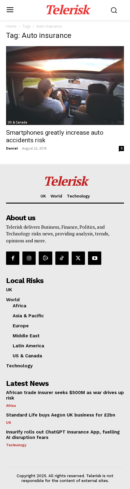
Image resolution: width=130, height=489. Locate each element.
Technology (16, 445)
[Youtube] (94, 258)
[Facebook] (12, 258)
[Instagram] (29, 258)
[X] (78, 258)
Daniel (12, 148)
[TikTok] (62, 258)
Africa (11, 405)
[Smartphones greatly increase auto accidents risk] (65, 85)
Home (11, 26)
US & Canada (17, 122)
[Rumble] (45, 258)
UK (8, 422)
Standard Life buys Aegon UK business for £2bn (60, 415)
